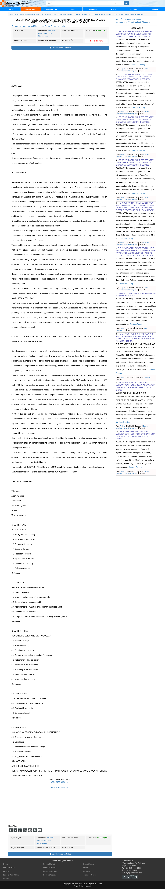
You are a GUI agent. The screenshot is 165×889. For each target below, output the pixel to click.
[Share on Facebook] (11, 830)
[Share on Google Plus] (20, 830)
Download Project (50, 871)
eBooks (86, 867)
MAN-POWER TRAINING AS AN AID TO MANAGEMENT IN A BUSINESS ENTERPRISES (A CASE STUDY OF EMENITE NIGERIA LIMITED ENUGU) (135, 386)
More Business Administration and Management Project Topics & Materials (133, 20)
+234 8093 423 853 (59, 787)
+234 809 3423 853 (131, 870)
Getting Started (49, 864)
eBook (72, 9)
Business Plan (51, 9)
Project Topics (31, 9)
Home (5, 864)
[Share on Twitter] (15, 830)
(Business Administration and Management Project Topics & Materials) (38, 26)
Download (93, 9)
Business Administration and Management (46, 33)
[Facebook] (124, 877)
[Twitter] (136, 877)
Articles (6, 871)
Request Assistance (50, 875)
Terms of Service (89, 875)
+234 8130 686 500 (59, 782)
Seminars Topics (49, 867)
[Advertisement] (60, 66)
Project (122, 69)
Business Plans (9, 867)
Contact (155, 9)
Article (113, 9)
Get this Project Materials (61, 47)
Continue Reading (138, 64)
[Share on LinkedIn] (25, 830)
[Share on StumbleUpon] (30, 830)
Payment (133, 9)
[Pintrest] (128, 877)
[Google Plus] (132, 877)
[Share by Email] (40, 830)
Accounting (147, 377)
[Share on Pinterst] (35, 830)
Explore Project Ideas (11, 875)
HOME (10, 9)
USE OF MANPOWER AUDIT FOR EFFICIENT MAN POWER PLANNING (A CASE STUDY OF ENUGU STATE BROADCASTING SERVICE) (135, 34)
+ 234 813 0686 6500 (132, 868)
